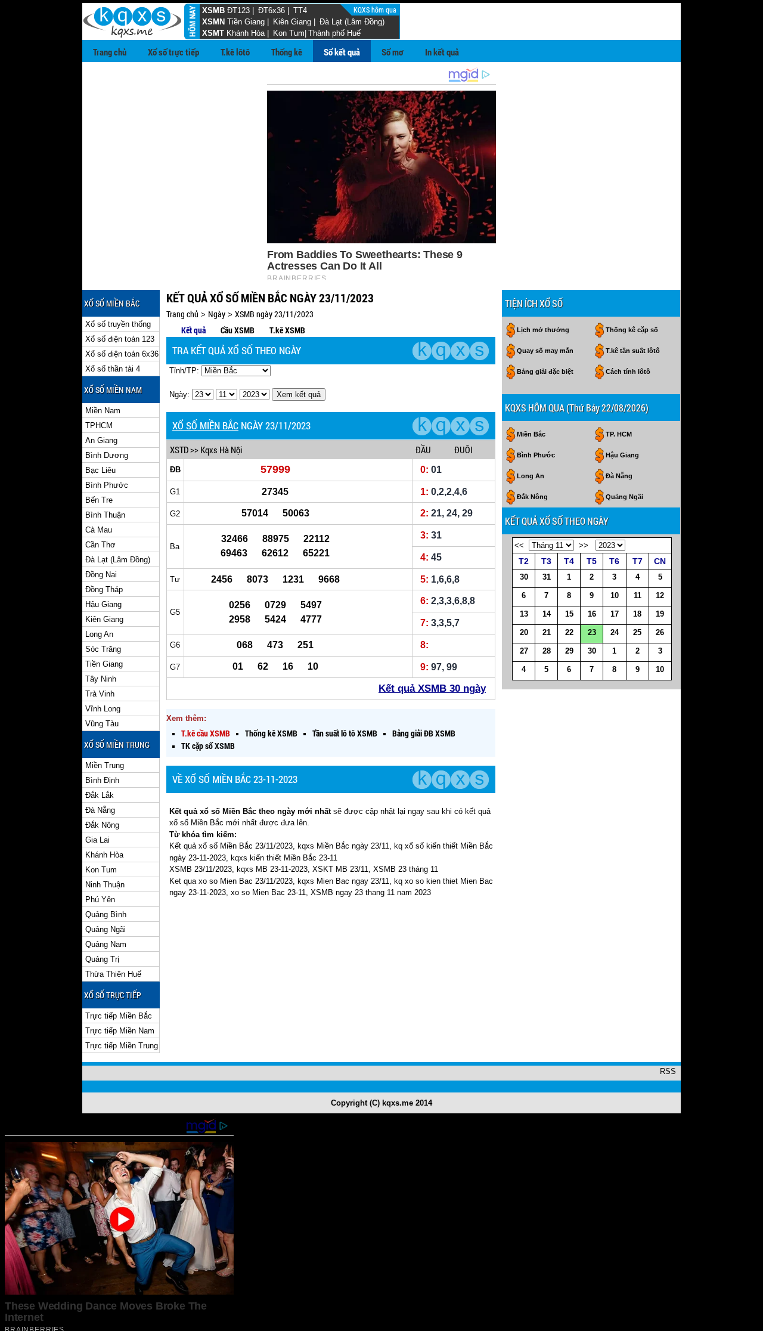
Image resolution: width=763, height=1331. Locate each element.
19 (660, 613)
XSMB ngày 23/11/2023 (274, 314)
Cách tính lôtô (628, 371)
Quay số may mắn (545, 350)
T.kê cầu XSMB (205, 733)
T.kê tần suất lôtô (633, 350)
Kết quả (193, 330)
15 (569, 613)
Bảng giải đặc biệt (545, 371)
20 (524, 632)
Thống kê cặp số (632, 329)
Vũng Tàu (102, 723)
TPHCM (99, 425)
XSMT (213, 33)
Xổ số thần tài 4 (112, 368)
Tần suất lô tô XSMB (344, 733)
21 (546, 632)
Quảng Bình (105, 914)
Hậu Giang (103, 604)
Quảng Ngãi (105, 929)
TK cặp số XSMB (208, 745)
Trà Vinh (99, 693)
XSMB (213, 10)
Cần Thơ (100, 544)
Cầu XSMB (238, 330)
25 (637, 632)
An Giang (101, 440)
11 (637, 595)
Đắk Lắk (99, 795)
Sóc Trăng (103, 649)
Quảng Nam (105, 944)
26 (660, 632)
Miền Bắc (531, 434)
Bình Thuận (105, 514)
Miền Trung (104, 765)
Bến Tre (99, 500)
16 (592, 613)
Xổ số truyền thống (118, 324)
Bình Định (102, 780)
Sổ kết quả (342, 52)
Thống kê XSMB (271, 733)
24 (614, 632)
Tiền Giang (246, 21)
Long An (99, 634)
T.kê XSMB (287, 330)
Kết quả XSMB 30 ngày (432, 688)
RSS (668, 1071)
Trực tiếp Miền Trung (121, 1045)
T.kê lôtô (235, 52)
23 (592, 632)
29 (569, 650)
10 (614, 595)
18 (637, 613)
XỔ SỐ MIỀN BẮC (205, 425)
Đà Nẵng (100, 810)
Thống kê (286, 52)
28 (546, 650)
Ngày (216, 314)
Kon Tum (289, 33)
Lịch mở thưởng (543, 329)
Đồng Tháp (104, 589)
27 (524, 650)
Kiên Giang (292, 21)
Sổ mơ (393, 52)
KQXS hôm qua (375, 9)
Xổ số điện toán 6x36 (122, 353)
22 (569, 632)
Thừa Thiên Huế (113, 974)
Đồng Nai (101, 574)
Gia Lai (97, 839)
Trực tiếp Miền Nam (119, 1030)
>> (583, 545)
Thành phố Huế (334, 33)
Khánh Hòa (246, 33)
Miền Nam (102, 410)
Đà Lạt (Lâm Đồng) (352, 21)
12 (660, 595)
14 (546, 613)
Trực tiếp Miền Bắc (118, 1015)
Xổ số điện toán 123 (119, 339)
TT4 (300, 10)
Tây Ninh (100, 678)
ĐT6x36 (271, 10)
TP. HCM (619, 434)
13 (524, 613)
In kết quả (442, 52)
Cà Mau (98, 529)
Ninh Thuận (105, 884)
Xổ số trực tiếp (173, 52)
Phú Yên (100, 899)
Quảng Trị (102, 959)
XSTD (179, 450)
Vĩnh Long (102, 708)
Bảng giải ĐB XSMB (423, 733)
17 (614, 613)
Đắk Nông (102, 825)
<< (519, 545)
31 (546, 576)
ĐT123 (238, 10)
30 (524, 576)
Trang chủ (109, 52)
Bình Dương (106, 455)
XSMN (213, 21)
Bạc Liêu (100, 470)
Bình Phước (106, 485)
